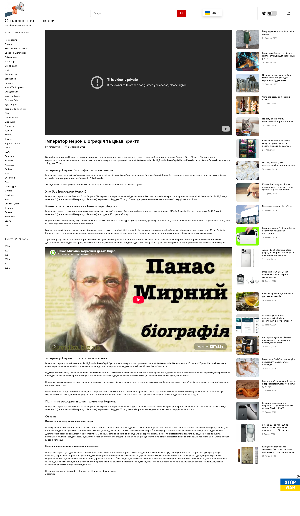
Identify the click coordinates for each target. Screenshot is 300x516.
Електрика (10, 177)
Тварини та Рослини (15, 109)
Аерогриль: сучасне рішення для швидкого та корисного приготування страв (276, 340)
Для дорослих (12, 91)
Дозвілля (9, 195)
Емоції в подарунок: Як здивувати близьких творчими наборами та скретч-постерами (278, 449)
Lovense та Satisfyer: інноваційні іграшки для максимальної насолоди (278, 362)
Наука (8, 134)
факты (106, 471)
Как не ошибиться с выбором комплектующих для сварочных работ (278, 56)
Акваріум (9, 165)
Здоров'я (9, 126)
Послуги (9, 83)
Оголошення (11, 117)
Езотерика (10, 216)
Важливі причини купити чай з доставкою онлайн (277, 295)
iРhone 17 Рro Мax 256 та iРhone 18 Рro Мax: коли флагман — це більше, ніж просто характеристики (275, 429)
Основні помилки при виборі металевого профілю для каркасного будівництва (276, 78)
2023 (7, 259)
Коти (7, 173)
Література (10, 186)
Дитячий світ (11, 100)
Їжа (6, 225)
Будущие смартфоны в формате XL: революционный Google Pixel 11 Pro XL (277, 405)
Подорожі (9, 156)
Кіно (7, 199)
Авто (7, 182)
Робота (8, 44)
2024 (7, 255)
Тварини (9, 208)
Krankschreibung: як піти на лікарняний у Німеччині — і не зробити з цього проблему (277, 187)
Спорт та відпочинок (15, 53)
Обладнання (11, 57)
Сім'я (7, 152)
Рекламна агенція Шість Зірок (277, 206)
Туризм (8, 130)
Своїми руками (12, 203)
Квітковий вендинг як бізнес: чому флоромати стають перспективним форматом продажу (276, 144)
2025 (7, 250)
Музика (8, 190)
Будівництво (11, 104)
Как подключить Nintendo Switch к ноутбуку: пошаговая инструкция (278, 231)
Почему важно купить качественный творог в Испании (278, 163)
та (100, 471)
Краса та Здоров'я (14, 87)
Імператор (60, 471)
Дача (7, 147)
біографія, (72, 471)
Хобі (7, 70)
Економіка (10, 122)
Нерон (94, 471)
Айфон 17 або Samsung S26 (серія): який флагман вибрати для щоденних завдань (278, 252)
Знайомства (11, 74)
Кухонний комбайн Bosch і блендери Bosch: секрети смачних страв (275, 274)
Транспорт (10, 61)
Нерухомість (11, 40)
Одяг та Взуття (12, 96)
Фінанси (9, 160)
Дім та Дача (11, 65)
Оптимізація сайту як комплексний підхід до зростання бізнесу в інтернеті (277, 318)
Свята (8, 221)
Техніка (8, 139)
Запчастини (11, 78)
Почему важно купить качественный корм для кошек (277, 120)
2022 (7, 263)
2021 (7, 268)
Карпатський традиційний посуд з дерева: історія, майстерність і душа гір (278, 384)
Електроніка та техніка (16, 48)
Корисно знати (12, 143)
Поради (8, 212)
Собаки (8, 169)
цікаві (113, 471)
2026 (7, 246)
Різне (7, 113)
